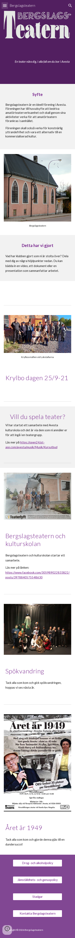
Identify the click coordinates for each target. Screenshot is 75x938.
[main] (37, 60)
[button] (5, 5)
